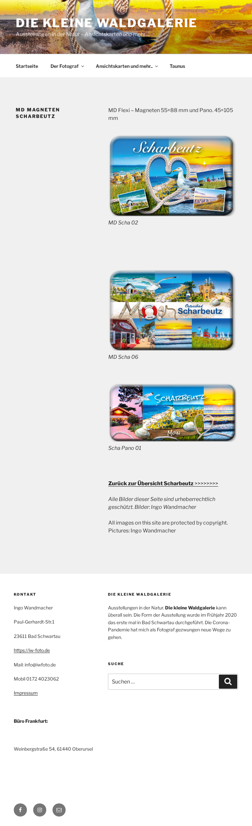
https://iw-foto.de (32, 650)
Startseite (27, 66)
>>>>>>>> (163, 483)
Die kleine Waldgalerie (107, 23)
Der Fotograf (65, 66)
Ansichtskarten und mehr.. (124, 66)
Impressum (26, 693)
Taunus (177, 66)
